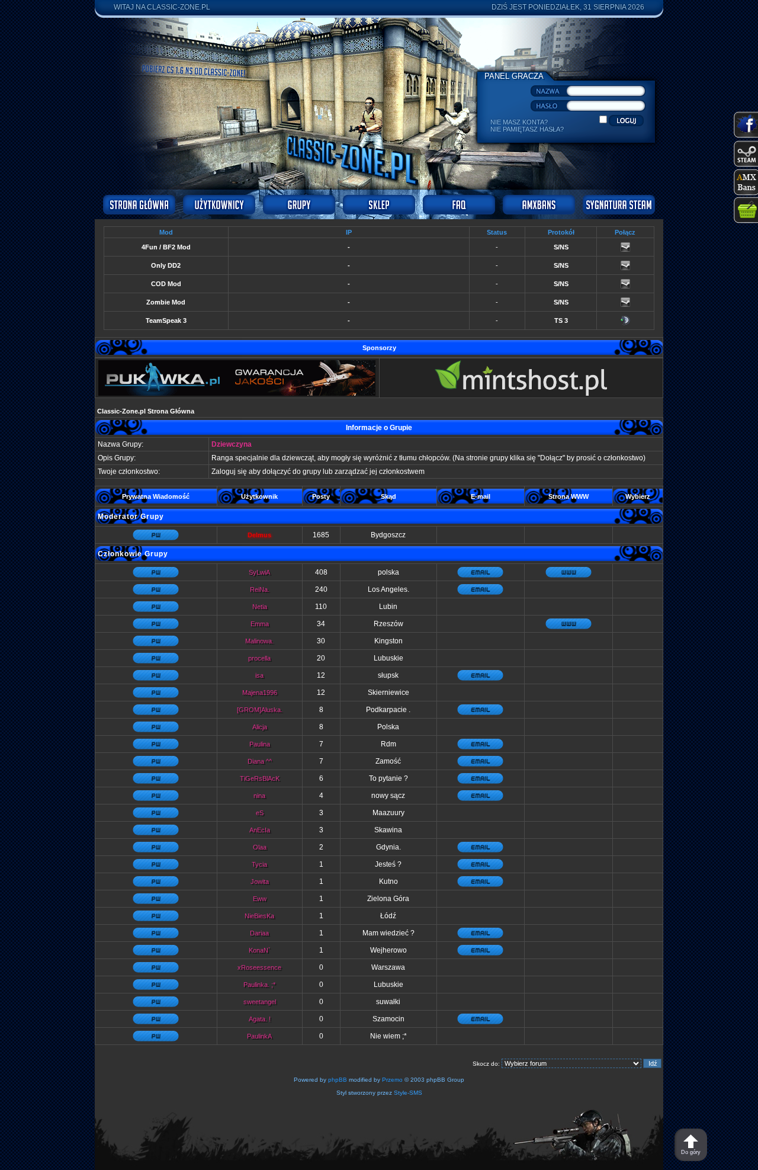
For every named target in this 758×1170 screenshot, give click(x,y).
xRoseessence (259, 967)
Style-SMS (408, 1092)
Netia (259, 606)
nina (259, 795)
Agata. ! (260, 1018)
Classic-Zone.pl (178, 7)
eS (260, 812)
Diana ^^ (260, 761)
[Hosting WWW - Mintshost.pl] (521, 393)
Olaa (259, 847)
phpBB (337, 1079)
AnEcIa (259, 830)
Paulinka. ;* (259, 984)
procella (259, 658)
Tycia (259, 864)
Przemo (392, 1079)
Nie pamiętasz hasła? (527, 129)
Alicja (259, 726)
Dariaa (259, 933)
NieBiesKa (259, 915)
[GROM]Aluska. (259, 709)
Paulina (259, 744)
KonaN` (260, 950)
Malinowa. (259, 641)
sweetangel (259, 1001)
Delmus (259, 534)
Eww (259, 898)
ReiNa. (259, 589)
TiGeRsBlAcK (260, 778)
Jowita (259, 881)
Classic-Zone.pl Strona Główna (145, 411)
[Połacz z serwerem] (625, 249)
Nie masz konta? (519, 122)
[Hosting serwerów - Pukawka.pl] (236, 393)
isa (259, 675)
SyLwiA (259, 572)
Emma (259, 623)
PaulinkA (259, 1036)
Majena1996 (259, 692)
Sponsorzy (379, 347)
